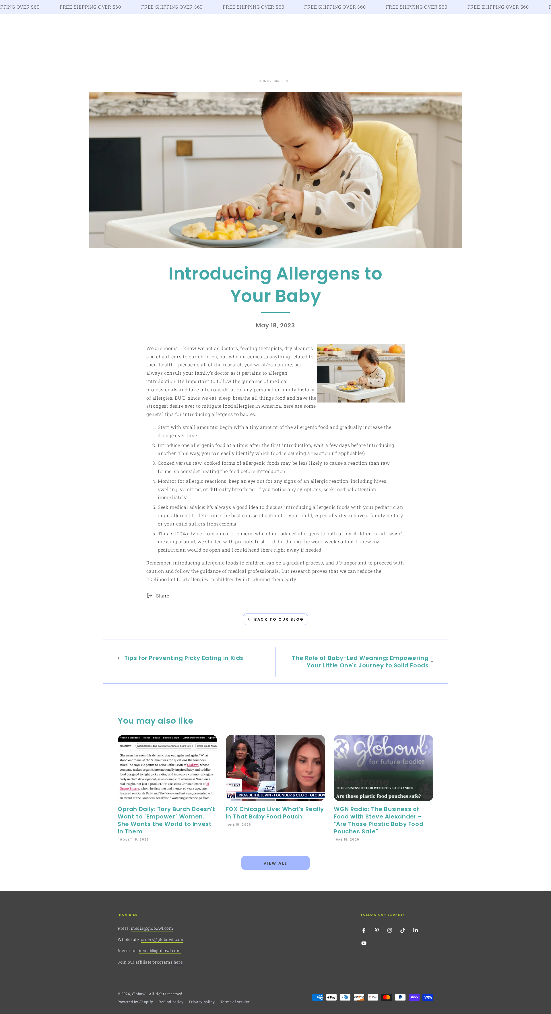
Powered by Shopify (135, 1001)
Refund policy (171, 1001)
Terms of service (235, 1001)
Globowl (139, 993)
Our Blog (281, 81)
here (178, 962)
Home (264, 81)
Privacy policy (202, 1001)
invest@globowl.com (160, 950)
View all (275, 863)
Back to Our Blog (279, 619)
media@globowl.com (152, 928)
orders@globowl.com (162, 939)
